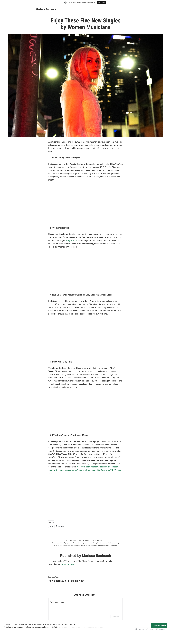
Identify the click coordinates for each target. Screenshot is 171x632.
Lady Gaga (92, 543)
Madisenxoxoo (113, 543)
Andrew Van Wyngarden (63, 543)
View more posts (68, 564)
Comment (116, 616)
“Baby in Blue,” (71, 240)
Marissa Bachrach (46, 9)
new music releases (84, 546)
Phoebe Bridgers (98, 546)
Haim (86, 543)
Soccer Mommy (111, 546)
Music (101, 540)
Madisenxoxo (102, 543)
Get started (101, 2)
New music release (70, 546)
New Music (58, 546)
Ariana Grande (78, 543)
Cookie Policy (53, 627)
